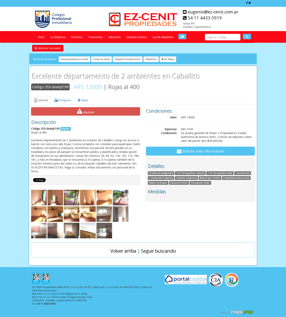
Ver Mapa (168, 59)
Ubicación (114, 37)
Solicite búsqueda (45, 59)
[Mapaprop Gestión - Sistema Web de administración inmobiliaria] (237, 312)
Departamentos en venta (74, 59)
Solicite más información (203, 151)
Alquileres (151, 59)
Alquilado (88, 112)
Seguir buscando (158, 250)
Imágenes (64, 100)
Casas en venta (101, 59)
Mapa (84, 100)
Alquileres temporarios (127, 59)
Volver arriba (123, 250)
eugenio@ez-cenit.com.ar (212, 12)
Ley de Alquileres (163, 37)
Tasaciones (95, 37)
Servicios (76, 37)
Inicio (41, 37)
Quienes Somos (136, 37)
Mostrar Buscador (49, 48)
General (42, 100)
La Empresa (57, 37)
